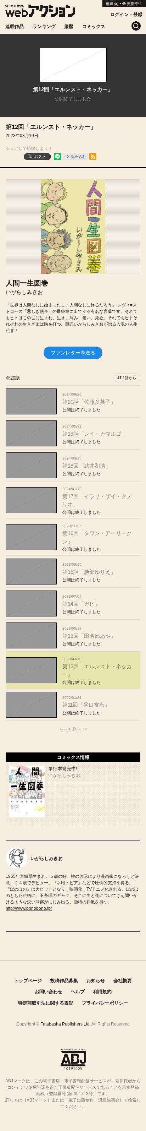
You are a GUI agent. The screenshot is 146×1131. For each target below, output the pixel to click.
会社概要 (122, 980)
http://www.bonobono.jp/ (29, 908)
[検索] (136, 26)
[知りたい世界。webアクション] (40, 13)
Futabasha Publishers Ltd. (65, 1024)
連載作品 (14, 26)
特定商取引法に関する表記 (45, 1003)
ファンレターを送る (73, 352)
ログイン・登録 (126, 14)
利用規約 (102, 991)
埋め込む (78, 156)
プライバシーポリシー (105, 1003)
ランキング (44, 26)
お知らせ (95, 980)
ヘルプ (78, 991)
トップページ (28, 980)
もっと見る (70, 729)
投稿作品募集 (64, 980)
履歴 (68, 26)
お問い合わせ (48, 991)
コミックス (93, 26)
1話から (129, 378)
